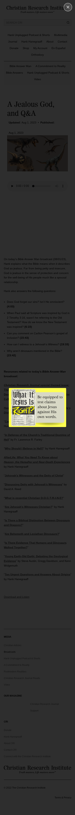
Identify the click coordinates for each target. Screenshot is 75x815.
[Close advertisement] (68, 7)
